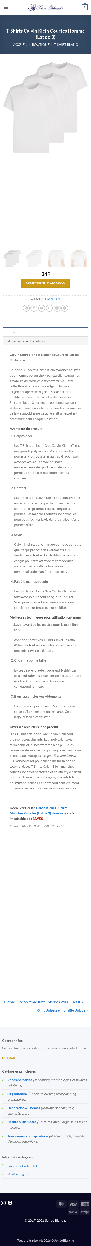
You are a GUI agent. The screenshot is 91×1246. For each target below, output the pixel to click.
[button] (5, 7)
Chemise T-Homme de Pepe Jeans (68, 902)
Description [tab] (14, 332)
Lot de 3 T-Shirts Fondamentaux (68, 967)
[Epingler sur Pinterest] (57, 308)
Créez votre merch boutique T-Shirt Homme (23, 967)
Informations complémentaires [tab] (26, 341)
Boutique (41, 44)
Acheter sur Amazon (45, 283)
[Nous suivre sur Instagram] (3, 1203)
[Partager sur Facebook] (33, 308)
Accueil (20, 44)
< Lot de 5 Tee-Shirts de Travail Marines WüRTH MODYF (44, 1002)
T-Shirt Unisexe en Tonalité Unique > (61, 1010)
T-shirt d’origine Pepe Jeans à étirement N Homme (23, 902)
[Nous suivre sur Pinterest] (10, 1203)
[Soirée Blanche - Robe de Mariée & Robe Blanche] (45, 7)
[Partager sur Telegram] (64, 308)
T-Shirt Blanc (66, 44)
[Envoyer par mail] (49, 308)
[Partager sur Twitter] (41, 308)
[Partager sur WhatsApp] (26, 308)
